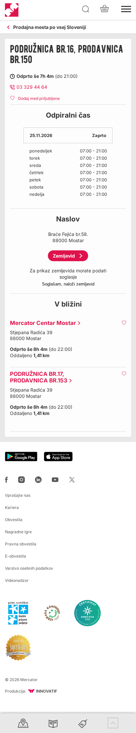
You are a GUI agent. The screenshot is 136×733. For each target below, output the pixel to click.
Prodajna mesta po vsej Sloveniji (49, 27)
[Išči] (85, 9)
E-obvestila (15, 556)
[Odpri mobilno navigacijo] (126, 8)
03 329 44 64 (32, 87)
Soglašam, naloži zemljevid (68, 284)
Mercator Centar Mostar (41, 323)
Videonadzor (17, 580)
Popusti (83, 723)
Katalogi (53, 723)
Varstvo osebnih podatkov (29, 568)
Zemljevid (64, 256)
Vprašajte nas (17, 495)
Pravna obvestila (20, 543)
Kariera (12, 507)
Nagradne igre (18, 531)
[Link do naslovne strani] (11, 10)
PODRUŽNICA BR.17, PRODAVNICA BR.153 (37, 377)
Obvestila (13, 519)
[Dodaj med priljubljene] (123, 322)
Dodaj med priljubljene (39, 98)
